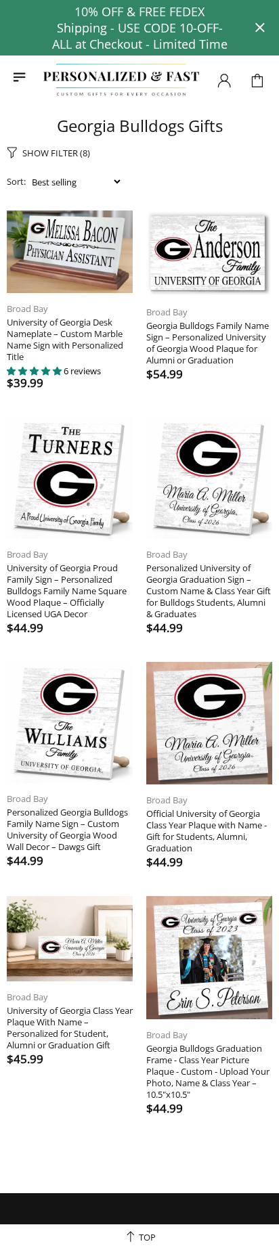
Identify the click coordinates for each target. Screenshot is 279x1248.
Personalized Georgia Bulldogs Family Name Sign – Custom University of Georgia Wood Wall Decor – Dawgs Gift (67, 830)
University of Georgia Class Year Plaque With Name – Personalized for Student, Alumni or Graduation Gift (70, 1028)
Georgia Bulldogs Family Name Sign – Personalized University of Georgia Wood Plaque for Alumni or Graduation (207, 343)
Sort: (16, 181)
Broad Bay (27, 309)
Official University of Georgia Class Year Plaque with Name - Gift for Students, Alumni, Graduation (206, 831)
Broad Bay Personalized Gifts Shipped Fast (121, 80)
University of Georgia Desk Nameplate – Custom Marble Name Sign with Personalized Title (65, 340)
